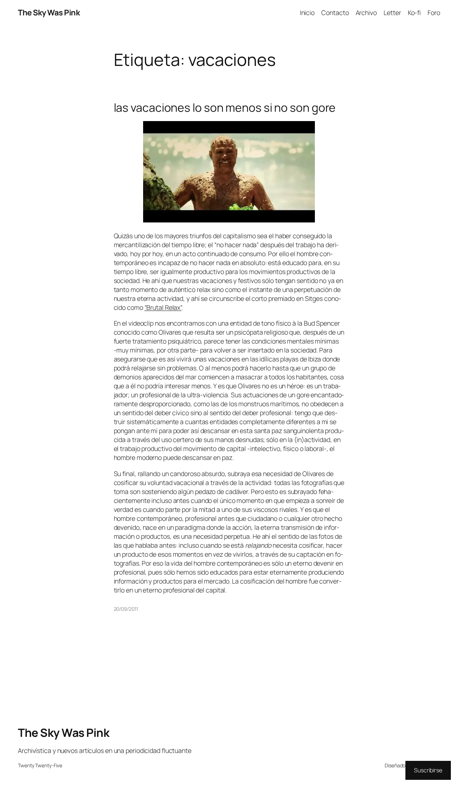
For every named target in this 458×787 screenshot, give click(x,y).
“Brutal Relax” (163, 307)
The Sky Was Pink (49, 12)
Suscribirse (428, 770)
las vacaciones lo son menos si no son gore (225, 107)
